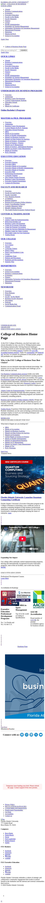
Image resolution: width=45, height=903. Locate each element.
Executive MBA (10, 164)
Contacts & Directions (12, 183)
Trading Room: (6, 409)
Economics (8, 13)
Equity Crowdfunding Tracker (15, 204)
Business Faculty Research (14, 298)
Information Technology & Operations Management (22, 28)
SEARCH (24, 50)
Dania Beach (9, 835)
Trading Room (10, 235)
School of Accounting (12, 36)
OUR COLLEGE (8, 239)
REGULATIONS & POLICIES (15, 806)
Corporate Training (11, 175)
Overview (8, 95)
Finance (7, 21)
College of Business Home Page (15, 46)
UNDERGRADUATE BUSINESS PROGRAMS (21, 91)
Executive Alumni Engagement (15, 181)
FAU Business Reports (12, 197)
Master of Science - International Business (19, 147)
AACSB (33, 620)
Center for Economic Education (15, 225)
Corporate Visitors (11, 248)
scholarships (31, 352)
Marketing (8, 32)
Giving (7, 22)
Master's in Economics (12, 435)
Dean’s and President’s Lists (14, 252)
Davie (7, 837)
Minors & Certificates (12, 106)
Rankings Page (23, 646)
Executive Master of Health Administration (19, 168)
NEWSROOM (7, 287)
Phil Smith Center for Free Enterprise (17, 233)
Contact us (8, 816)
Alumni (7, 9)
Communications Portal (13, 306)
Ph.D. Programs (10, 152)
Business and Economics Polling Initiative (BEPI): (17, 400)
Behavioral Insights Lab (13, 222)
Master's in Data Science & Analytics (17, 139)
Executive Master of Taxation (14, 170)
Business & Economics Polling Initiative (18, 202)
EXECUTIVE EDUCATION (13, 156)
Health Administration (12, 24)
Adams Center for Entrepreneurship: (13, 390)
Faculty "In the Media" (12, 297)
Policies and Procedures (13, 258)
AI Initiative (9, 198)
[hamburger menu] (22, 42)
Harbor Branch (10, 841)
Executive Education (12, 15)
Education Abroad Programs (14, 130)
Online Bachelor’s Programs (13, 110)
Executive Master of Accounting (15, 166)
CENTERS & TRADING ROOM (15, 214)
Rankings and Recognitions (14, 260)
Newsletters (9, 300)
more (9, 513)
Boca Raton (9, 833)
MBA (7, 132)
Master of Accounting (12, 133)
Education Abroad (11, 102)
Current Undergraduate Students (15, 100)
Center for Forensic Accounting (15, 227)
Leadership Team (10, 256)
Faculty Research (10, 19)
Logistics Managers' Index (13, 206)
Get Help (8, 812)
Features (8, 295)
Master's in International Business (16, 440)
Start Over (4, 451)
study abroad (22, 379)
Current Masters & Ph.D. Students (16, 128)
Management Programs (12, 30)
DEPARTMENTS (8, 266)
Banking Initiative (11, 200)
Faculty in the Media (12, 17)
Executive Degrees (11, 162)
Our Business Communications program (14, 374)
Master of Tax (9, 446)
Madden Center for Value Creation (16, 231)
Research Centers (30, 383)
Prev (2, 727)
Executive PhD (10, 172)
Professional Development (13, 174)
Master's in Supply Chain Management (18, 148)
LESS (8, 418)
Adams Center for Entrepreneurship (17, 220)
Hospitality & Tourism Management (17, 26)
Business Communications (13, 11)
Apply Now (5, 39)
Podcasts (8, 302)
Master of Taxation (11, 150)
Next (5, 727)
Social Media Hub (11, 304)
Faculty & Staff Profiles (13, 193)
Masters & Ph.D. (10, 34)
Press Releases (10, 293)
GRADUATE (5, 327)
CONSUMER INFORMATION (16, 808)
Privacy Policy (10, 804)
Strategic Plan (9, 262)
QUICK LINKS (6, 6)
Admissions (9, 97)
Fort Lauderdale (10, 839)
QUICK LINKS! (8, 56)
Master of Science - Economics (15, 141)
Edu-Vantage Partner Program (15, 177)
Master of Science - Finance (14, 143)
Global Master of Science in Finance (17, 437)
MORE (3, 418)
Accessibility (9, 814)
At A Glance (9, 245)
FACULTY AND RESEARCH (14, 187)
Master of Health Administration (15, 135)
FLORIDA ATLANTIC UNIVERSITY (15, 2)
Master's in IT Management (14, 145)
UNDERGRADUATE (8, 325)
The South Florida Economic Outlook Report (20, 210)
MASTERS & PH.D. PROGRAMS (16, 118)
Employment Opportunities (14, 810)
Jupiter (7, 843)
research (20, 351)
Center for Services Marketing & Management (20, 229)
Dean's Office (9, 250)
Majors (7, 104)
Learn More (5, 578)
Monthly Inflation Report (13, 208)
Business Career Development (15, 98)
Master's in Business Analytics (15, 137)
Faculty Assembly (11, 195)
